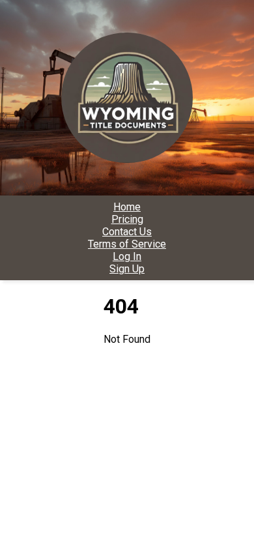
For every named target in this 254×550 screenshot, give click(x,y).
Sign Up (127, 269)
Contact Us (127, 231)
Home (127, 207)
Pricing (127, 219)
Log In (127, 256)
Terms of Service (127, 244)
